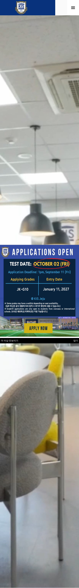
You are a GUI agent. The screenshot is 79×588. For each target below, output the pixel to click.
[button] (73, 7)
